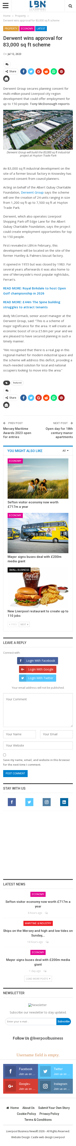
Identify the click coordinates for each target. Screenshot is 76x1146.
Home (14, 1108)
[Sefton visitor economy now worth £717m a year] (38, 478)
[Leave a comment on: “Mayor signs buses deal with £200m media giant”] (45, 971)
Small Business (19, 569)
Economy (27, 28)
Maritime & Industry (38, 923)
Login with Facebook (40, 661)
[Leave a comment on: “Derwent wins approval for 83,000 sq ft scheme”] (7, 64)
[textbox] (38, 229)
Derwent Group (32, 192)
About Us (28, 1108)
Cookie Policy (26, 1113)
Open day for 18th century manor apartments (59, 433)
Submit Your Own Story (54, 1108)
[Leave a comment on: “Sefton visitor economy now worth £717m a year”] (46, 913)
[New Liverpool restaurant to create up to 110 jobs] (38, 587)
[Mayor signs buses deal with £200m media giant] (38, 533)
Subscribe (64, 1021)
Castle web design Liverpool (48, 1137)
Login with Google (40, 669)
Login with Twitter (40, 678)
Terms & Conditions (38, 1119)
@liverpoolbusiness (46, 1038)
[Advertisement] (38, 844)
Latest (41, 28)
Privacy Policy (49, 1113)
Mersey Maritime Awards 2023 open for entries (17, 433)
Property (11, 28)
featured (17, 383)
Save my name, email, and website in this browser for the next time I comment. (36, 762)
